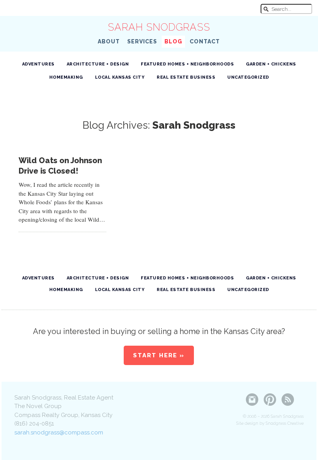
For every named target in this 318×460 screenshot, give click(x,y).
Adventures (38, 64)
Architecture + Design (98, 64)
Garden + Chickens (271, 64)
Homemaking (66, 77)
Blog (173, 41)
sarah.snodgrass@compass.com (58, 432)
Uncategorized (248, 77)
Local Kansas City (120, 77)
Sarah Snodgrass (159, 27)
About (109, 41)
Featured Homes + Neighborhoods (187, 64)
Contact (205, 41)
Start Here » (159, 355)
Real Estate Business (186, 77)
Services (142, 41)
